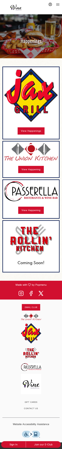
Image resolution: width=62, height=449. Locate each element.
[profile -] (50, 4)
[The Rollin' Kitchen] (31, 353)
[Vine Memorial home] (15, 7)
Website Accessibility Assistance (31, 424)
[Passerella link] (31, 191)
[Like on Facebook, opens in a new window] (31, 294)
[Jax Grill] (31, 333)
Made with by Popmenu (24, 285)
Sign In (13, 444)
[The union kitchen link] (31, 151)
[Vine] (31, 383)
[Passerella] (31, 366)
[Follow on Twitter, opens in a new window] (41, 294)
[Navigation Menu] (57, 4)
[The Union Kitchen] (31, 316)
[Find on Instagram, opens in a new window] (21, 294)
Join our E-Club (43, 444)
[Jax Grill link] (31, 94)
